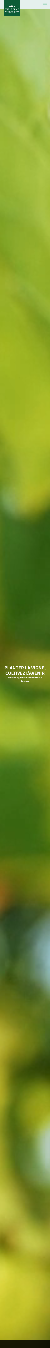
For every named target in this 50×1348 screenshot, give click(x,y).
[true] (27, 1345)
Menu (45, 4)
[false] (22, 1345)
